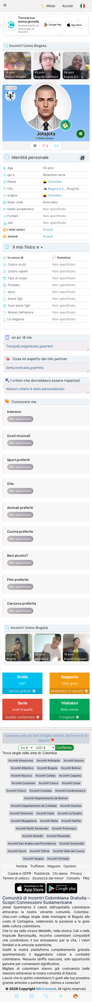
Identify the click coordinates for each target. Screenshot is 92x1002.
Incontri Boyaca (21, 775)
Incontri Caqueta (70, 775)
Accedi (67, 6)
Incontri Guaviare (21, 813)
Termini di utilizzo (16, 878)
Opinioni (69, 866)
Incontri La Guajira (70, 813)
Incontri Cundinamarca (70, 790)
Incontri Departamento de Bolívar (46, 798)
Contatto (73, 878)
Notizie (21, 866)
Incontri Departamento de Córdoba (34, 805)
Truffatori (37, 866)
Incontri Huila (45, 813)
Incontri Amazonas (20, 760)
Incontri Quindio (32, 836)
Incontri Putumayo (64, 828)
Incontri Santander (72, 843)
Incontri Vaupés (33, 858)
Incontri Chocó (16, 790)
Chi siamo (60, 873)
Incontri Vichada (58, 858)
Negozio (53, 866)
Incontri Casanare (23, 783)
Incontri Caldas (45, 775)
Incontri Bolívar (71, 768)
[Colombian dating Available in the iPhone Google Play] (61, 885)
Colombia (54, 181)
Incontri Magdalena (24, 821)
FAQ (86, 878)
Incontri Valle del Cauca (68, 851)
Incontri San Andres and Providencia (32, 843)
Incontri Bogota (47, 768)
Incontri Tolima (39, 851)
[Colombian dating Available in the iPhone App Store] (30, 885)
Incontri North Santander (32, 828)
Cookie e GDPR (19, 873)
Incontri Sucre (17, 851)
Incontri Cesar (71, 783)
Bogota (73, 188)
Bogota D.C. (56, 189)
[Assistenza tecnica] (76, 996)
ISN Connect (46, 989)
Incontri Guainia (70, 805)
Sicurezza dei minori (47, 878)
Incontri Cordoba (41, 790)
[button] (5, 5)
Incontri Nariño (71, 821)
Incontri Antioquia (48, 760)
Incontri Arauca (74, 760)
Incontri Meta (49, 821)
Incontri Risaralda (58, 836)
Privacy (76, 873)
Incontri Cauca (48, 783)
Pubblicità (42, 873)
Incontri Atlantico (22, 768)
